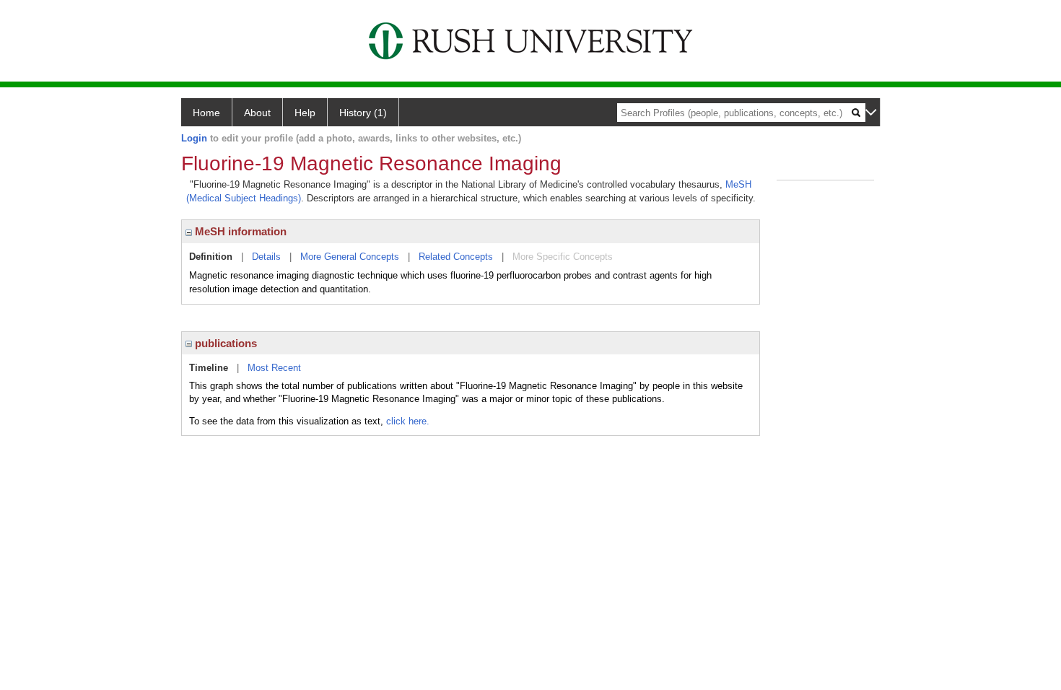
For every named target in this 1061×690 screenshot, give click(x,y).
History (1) (363, 112)
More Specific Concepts (562, 256)
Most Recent (274, 367)
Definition (210, 256)
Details (266, 256)
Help (304, 112)
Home (206, 112)
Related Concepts (456, 256)
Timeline (208, 367)
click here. (407, 421)
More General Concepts (349, 256)
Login (194, 138)
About (257, 112)
